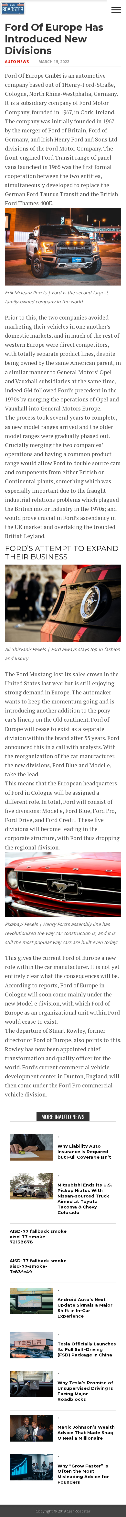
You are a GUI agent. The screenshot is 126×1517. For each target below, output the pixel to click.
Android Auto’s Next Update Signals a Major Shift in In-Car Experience (85, 1308)
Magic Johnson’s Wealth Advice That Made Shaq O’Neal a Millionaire (86, 1432)
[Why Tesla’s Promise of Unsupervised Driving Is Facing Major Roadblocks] (31, 1395)
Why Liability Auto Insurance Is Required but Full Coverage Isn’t (84, 1151)
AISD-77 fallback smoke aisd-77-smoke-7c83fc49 (38, 1266)
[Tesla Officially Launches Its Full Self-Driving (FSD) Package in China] (31, 1356)
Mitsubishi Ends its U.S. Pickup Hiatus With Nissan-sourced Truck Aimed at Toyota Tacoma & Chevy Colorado (85, 1198)
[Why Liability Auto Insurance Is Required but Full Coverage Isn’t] (31, 1158)
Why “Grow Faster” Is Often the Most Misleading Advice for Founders (83, 1474)
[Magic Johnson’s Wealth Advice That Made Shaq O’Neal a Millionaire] (31, 1439)
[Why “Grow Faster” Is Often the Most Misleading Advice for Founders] (31, 1478)
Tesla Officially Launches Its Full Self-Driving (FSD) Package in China (87, 1349)
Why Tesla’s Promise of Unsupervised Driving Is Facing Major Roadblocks (85, 1391)
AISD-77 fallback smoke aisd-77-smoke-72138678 (38, 1237)
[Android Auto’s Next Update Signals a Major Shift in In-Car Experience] (31, 1312)
